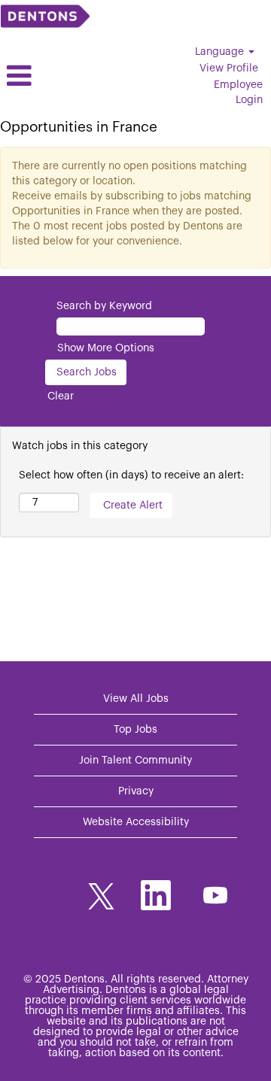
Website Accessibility (136, 822)
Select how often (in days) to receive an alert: (131, 475)
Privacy (136, 791)
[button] (45, 75)
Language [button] (221, 52)
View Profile (228, 68)
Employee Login (238, 92)
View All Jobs (136, 699)
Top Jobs (135, 729)
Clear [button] (60, 396)
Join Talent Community (135, 760)
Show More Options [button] (105, 348)
